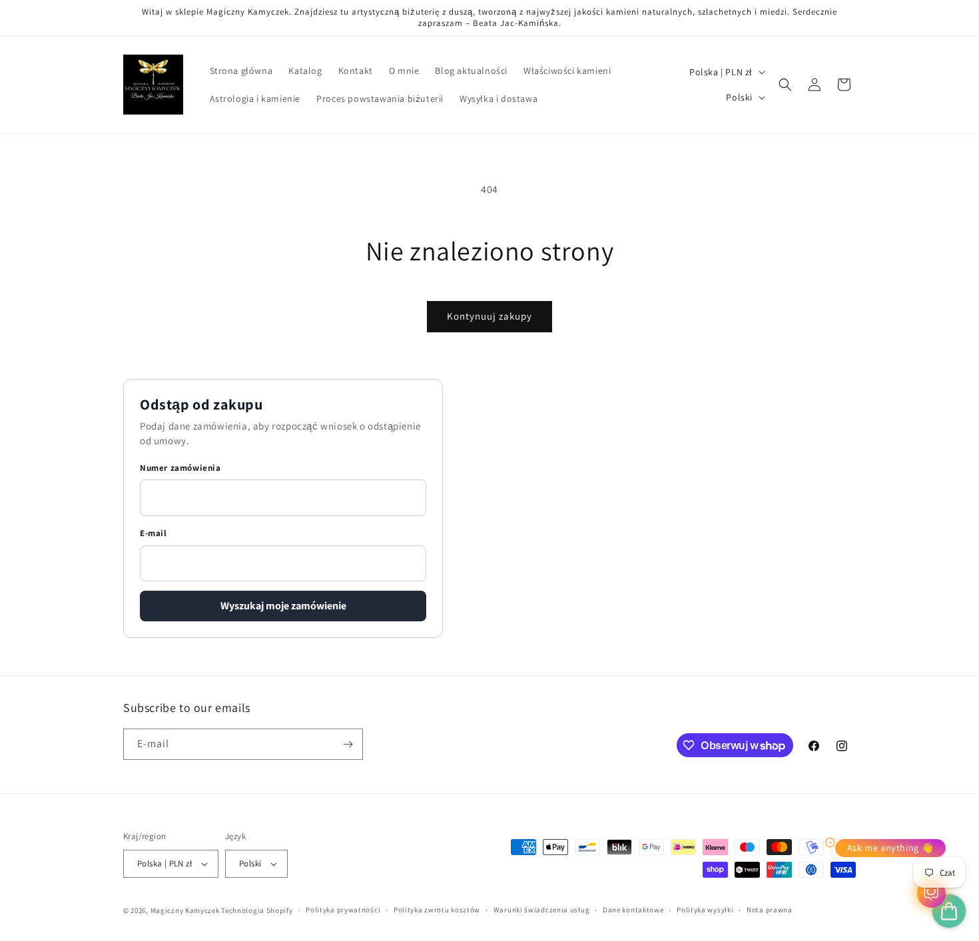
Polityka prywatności (343, 909)
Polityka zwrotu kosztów (437, 909)
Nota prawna (770, 909)
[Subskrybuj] (347, 744)
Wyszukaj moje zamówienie (283, 606)
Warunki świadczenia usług (541, 909)
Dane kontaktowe (633, 909)
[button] (785, 84)
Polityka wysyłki (705, 909)
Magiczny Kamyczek (186, 910)
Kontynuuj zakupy (489, 316)
